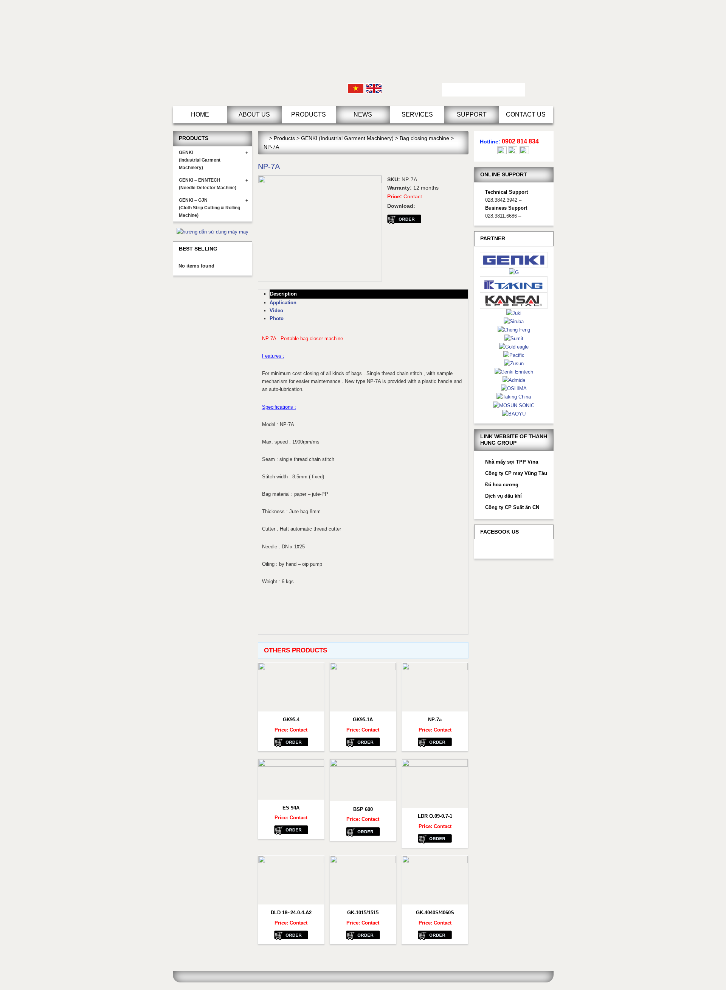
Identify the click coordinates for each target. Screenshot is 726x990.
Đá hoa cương (501, 484)
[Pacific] (513, 355)
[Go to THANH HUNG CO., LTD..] (266, 138)
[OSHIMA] (514, 388)
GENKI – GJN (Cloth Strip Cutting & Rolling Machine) (213, 208)
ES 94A (290, 808)
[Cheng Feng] (514, 329)
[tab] (369, 294)
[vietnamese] (355, 88)
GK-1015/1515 (363, 912)
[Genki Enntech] (514, 371)
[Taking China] (513, 396)
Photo (277, 318)
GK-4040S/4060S (435, 912)
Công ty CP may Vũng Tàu (516, 473)
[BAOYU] (514, 413)
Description (283, 294)
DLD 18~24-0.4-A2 (291, 912)
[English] (374, 88)
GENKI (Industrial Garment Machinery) (213, 160)
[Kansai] (514, 300)
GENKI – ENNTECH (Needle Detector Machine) (213, 183)
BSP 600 (363, 809)
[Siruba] (514, 321)
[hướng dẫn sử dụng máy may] (212, 231)
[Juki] (513, 313)
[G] (514, 272)
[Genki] (514, 259)
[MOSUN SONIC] (513, 405)
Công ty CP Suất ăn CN (512, 507)
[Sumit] (513, 338)
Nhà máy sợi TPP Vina (511, 462)
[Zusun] (514, 363)
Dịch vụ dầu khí (503, 496)
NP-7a (435, 719)
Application (283, 302)
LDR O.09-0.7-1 (435, 816)
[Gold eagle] (514, 346)
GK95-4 (291, 719)
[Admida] (514, 380)
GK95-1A (363, 719)
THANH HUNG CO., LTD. (237, 53)
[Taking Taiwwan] (514, 284)
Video (276, 310)
